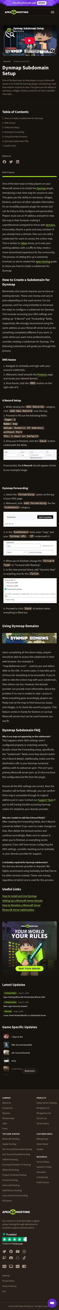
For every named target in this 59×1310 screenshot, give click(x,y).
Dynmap (41, 188)
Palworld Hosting (10, 1169)
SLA (4, 1291)
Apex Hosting (43, 261)
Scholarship (42, 1177)
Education (41, 1172)
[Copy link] (54, 282)
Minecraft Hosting (10, 1138)
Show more (30, 1071)
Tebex (23, 243)
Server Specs (43, 1123)
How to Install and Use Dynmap (19, 896)
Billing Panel (42, 1138)
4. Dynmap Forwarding (13, 132)
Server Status (43, 1161)
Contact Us (7, 1108)
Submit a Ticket (44, 1167)
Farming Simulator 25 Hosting (16, 1164)
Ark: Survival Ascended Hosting (17, 1149)
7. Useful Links (9, 145)
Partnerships (8, 1118)
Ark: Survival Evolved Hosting (16, 1154)
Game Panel (42, 1144)
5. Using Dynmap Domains (14, 136)
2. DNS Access (8, 122)
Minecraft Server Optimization (18, 910)
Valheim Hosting (10, 1159)
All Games (7, 1200)
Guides (40, 1149)
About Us (6, 1102)
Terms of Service (9, 1286)
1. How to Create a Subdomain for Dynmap (22, 118)
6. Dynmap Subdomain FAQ (15, 141)
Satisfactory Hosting (12, 1190)
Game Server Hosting (47, 1102)
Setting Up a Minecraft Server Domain (22, 900)
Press (5, 1128)
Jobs (4, 1123)
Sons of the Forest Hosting (15, 1195)
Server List (42, 1118)
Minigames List (44, 1113)
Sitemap (6, 1275)
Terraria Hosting (10, 1180)
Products (42, 374)
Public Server (43, 1182)
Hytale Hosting (9, 1144)
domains (50, 225)
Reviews (6, 1113)
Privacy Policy (8, 1281)
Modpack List (43, 1108)
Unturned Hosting (10, 1185)
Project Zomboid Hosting (14, 1175)
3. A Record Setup (10, 127)
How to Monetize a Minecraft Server (21, 905)
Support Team (45, 800)
